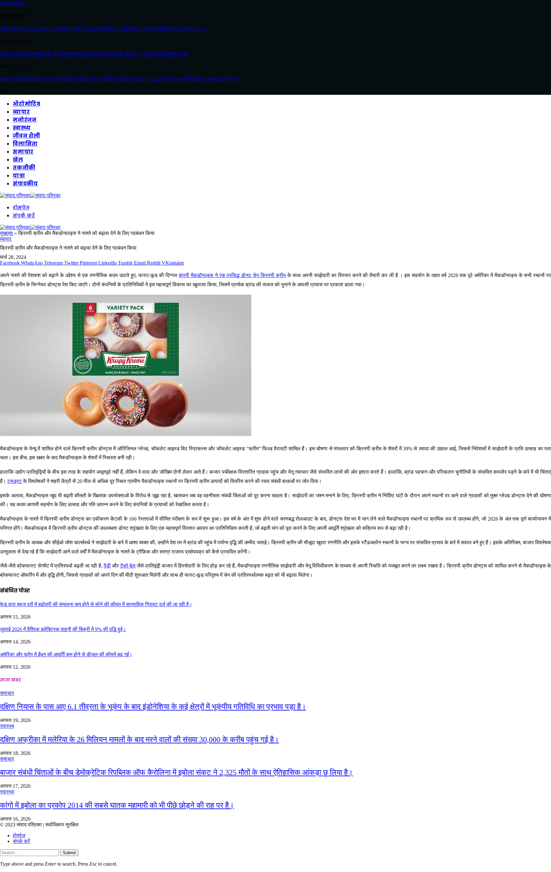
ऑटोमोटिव (26, 104)
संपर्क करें (24, 215)
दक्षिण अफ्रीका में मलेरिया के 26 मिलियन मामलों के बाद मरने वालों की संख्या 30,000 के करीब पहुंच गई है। (95, 54)
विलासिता (25, 143)
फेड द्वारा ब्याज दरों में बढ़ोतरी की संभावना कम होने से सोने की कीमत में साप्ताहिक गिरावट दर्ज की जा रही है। (96, 604)
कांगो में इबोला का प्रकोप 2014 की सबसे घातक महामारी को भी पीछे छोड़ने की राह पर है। (117, 805)
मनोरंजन (25, 120)
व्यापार (21, 112)
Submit (69, 852)
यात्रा (19, 175)
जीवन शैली (26, 135)
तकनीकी (24, 167)
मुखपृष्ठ (6, 233)
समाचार (23, 151)
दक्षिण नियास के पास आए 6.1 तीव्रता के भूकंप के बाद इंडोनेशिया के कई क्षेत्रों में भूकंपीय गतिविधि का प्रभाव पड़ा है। (103, 29)
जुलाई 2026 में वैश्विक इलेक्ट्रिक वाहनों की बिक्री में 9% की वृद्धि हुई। (63, 629)
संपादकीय (25, 183)
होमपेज (21, 207)
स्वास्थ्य (22, 128)
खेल (18, 159)
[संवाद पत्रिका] (30, 195)
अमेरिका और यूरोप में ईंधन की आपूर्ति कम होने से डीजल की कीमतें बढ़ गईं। (66, 654)
